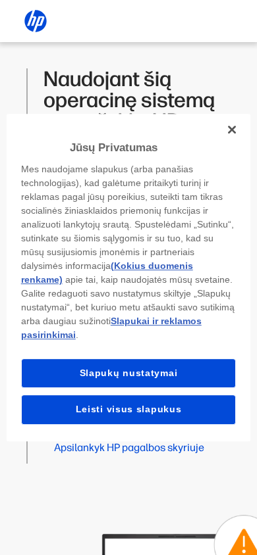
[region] (129, 277)
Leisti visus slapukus (129, 409)
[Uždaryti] (231, 129)
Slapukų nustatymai (129, 373)
